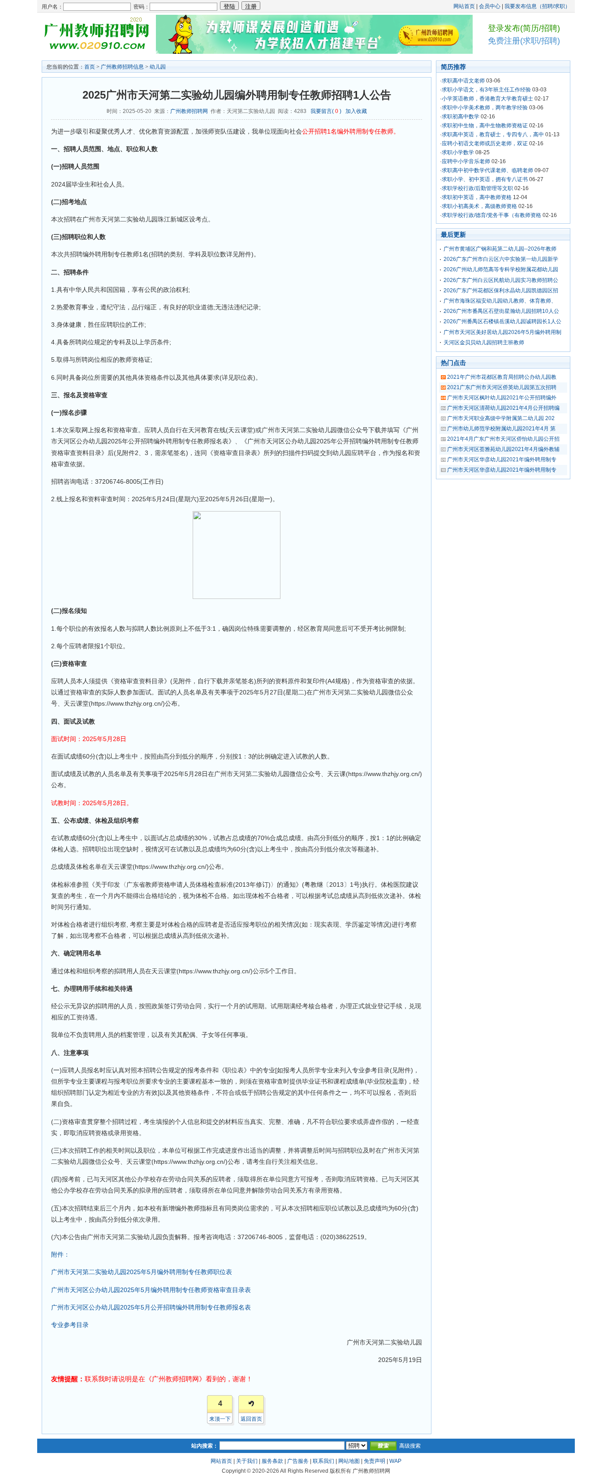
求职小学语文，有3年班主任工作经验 (486, 90)
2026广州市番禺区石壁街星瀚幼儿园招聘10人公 (501, 311)
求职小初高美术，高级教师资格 (479, 206)
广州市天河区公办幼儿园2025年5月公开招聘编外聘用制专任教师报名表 (151, 1307)
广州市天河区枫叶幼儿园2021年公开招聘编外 (501, 398)
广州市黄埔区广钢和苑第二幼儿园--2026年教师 (500, 249)
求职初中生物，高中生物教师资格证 (485, 125)
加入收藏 (356, 111)
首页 (89, 67)
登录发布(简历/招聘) (524, 28)
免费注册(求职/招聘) (524, 40)
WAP (395, 1461)
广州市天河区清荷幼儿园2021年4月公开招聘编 (503, 408)
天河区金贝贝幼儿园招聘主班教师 (484, 342)
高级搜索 (410, 1446)
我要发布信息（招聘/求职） (537, 6)
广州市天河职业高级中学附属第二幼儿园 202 (501, 418)
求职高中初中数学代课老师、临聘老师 (487, 170)
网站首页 (464, 6)
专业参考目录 (70, 1324)
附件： (60, 1254)
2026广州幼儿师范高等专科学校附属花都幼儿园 (501, 269)
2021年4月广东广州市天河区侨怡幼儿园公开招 (503, 439)
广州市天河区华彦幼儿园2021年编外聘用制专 (501, 459)
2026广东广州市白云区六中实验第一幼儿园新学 (501, 259)
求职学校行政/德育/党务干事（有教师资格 (491, 215)
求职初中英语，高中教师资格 (477, 197)
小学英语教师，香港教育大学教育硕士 (487, 98)
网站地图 (349, 1461)
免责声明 (374, 1461)
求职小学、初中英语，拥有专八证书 (485, 179)
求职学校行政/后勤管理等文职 (477, 188)
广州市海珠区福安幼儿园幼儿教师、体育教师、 (500, 301)
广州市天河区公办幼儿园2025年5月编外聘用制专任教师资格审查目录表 (151, 1289)
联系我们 (323, 1461)
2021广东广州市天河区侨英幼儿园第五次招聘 (501, 387)
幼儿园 (158, 67)
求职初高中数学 (460, 116)
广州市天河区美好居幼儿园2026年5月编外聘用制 (502, 332)
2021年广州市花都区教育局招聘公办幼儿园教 (501, 377)
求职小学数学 (458, 152)
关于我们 (247, 1461)
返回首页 (251, 1419)
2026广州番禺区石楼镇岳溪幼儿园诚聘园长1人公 (502, 321)
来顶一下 (220, 1419)
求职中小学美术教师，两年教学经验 (485, 107)
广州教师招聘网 (189, 111)
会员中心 (489, 6)
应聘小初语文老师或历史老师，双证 (485, 143)
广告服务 (298, 1461)
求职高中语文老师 (463, 81)
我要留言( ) (325, 111)
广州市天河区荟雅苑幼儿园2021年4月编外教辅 (503, 449)
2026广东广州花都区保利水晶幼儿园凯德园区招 (501, 290)
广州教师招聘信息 (122, 67)
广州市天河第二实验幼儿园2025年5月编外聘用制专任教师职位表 (141, 1271)
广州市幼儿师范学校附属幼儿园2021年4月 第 (501, 428)
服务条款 (272, 1461)
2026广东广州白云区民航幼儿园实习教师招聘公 (501, 280)
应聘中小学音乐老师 (466, 161)
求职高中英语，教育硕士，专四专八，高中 (493, 134)
